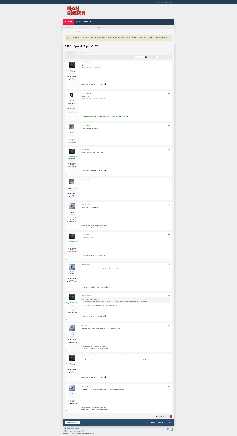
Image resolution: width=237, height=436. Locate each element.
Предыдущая (160, 416)
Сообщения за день (71, 27)
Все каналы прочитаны (85, 27)
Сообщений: (70, 80)
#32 (169, 93)
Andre (72, 132)
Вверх (170, 422)
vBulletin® (73, 428)
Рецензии (85, 32)
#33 (169, 125)
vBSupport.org (78, 431)
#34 (169, 149)
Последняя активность (86, 53)
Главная (67, 32)
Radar (72, 211)
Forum (73, 32)
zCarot (70, 431)
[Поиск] (146, 57)
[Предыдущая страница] (161, 57)
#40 (169, 325)
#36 (169, 204)
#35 (169, 180)
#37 (169, 234)
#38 (169, 265)
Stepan (71, 100)
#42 (169, 386)
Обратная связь (162, 422)
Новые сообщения (84, 22)
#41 (169, 356)
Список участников (99, 27)
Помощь (153, 422)
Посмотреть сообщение (98, 299)
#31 (169, 63)
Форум (69, 22)
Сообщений (71, 53)
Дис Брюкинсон (71, 70)
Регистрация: (71, 76)
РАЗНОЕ (78, 32)
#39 (169, 295)
